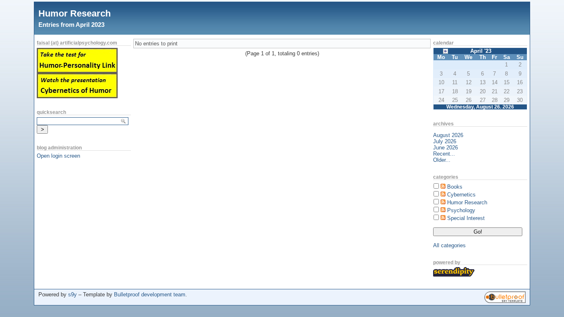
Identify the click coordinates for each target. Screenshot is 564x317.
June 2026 (445, 147)
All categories (449, 245)
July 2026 (444, 141)
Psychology (461, 210)
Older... (441, 160)
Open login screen (58, 156)
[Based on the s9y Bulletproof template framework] (505, 301)
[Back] (445, 50)
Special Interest (466, 218)
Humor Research (74, 13)
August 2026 (448, 135)
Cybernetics (461, 195)
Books (454, 187)
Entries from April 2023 (71, 24)
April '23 (480, 51)
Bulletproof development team (149, 294)
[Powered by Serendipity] (453, 275)
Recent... (444, 154)
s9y (72, 294)
